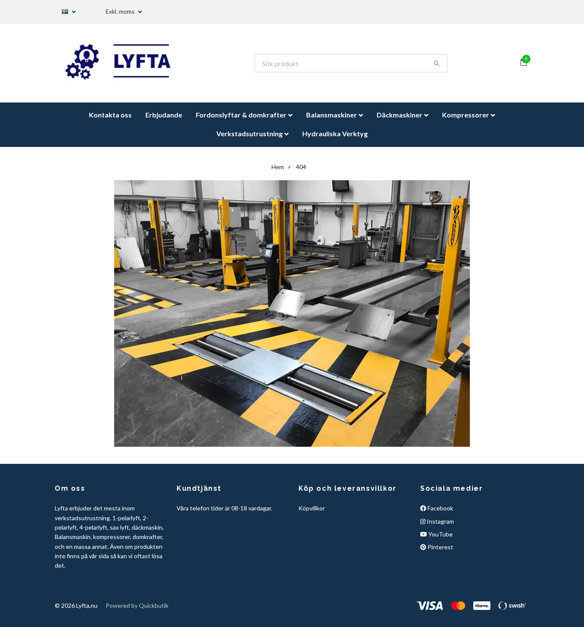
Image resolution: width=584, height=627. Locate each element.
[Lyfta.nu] (125, 66)
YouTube (440, 540)
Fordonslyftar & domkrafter (241, 121)
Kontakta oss (110, 121)
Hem (277, 172)
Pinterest (439, 553)
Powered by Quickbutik (137, 611)
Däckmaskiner (399, 121)
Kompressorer (465, 121)
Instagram (439, 526)
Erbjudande (163, 121)
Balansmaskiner (331, 121)
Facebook (439, 514)
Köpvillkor (311, 514)
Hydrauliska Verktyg (335, 139)
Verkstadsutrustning (249, 139)
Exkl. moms (121, 11)
